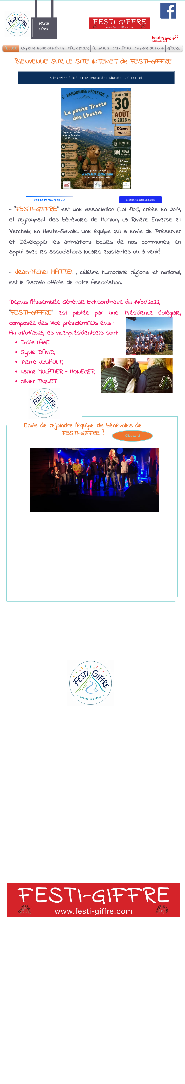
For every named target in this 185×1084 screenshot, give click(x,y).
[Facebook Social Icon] (168, 11)
